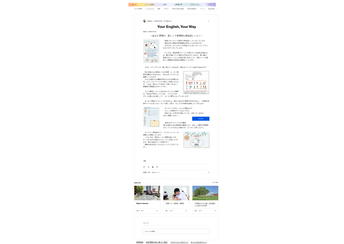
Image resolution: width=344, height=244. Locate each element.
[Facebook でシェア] (144, 167)
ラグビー (166, 8)
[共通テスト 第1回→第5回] (176, 193)
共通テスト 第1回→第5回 (175, 203)
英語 (159, 8)
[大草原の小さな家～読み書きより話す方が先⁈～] (205, 193)
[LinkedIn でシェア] (153, 167)
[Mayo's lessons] (147, 193)
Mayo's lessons (142, 203)
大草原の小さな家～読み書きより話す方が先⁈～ (205, 205)
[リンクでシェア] (157, 167)
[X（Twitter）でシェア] (148, 167)
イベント (202, 8)
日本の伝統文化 (191, 8)
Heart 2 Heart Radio (178, 8)
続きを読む (211, 8)
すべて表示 (215, 182)
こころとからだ (149, 8)
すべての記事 (138, 8)
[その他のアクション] (208, 21)
